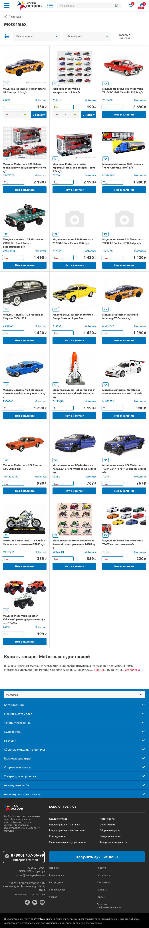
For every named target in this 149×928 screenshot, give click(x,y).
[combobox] (74, 694)
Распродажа (131, 669)
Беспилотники (14, 704)
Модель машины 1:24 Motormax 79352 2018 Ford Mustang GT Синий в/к (74, 468)
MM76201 (58, 551)
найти (116, 5)
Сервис (100, 896)
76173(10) (59, 401)
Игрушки (10, 740)
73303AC (8, 401)
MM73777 (108, 325)
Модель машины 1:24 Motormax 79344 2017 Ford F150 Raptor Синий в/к (124, 468)
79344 (106, 476)
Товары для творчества (20, 776)
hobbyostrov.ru (39, 918)
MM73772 (108, 401)
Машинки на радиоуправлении (67, 841)
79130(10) (9, 250)
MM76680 (108, 175)
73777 (6, 100)
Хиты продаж (56, 874)
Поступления (103, 874)
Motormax (41, 100)
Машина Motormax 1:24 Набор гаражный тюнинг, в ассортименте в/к (24, 167)
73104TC (107, 100)
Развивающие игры (17, 758)
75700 (56, 175)
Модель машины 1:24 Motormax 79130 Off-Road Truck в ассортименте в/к (23, 243)
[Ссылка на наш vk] (34, 902)
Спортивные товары (17, 767)
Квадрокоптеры (58, 818)
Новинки (100, 669)
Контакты (101, 889)
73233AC (58, 250)
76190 (6, 627)
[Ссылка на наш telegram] (27, 902)
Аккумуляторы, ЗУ (16, 785)
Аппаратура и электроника (22, 794)
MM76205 (9, 551)
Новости (101, 867)
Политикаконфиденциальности (108, 905)
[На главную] (29, 5)
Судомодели (13, 731)
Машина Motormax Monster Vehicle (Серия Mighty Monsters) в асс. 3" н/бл (24, 619)
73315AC (58, 325)
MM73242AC (10, 476)
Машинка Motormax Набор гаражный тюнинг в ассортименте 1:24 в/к (74, 167)
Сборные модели (110, 830)
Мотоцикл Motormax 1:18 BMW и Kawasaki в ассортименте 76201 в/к (74, 544)
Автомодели (107, 818)
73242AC (107, 250)
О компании (103, 882)
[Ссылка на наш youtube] (42, 902)
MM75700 (9, 175)
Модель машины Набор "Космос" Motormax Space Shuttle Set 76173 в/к (74, 393)
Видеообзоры (57, 889)
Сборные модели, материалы (24, 749)
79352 (56, 476)
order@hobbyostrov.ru (30, 875)
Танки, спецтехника (17, 722)
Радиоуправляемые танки (64, 824)
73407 (106, 551)
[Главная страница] (5, 16)
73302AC (8, 325)
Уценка (53, 896)
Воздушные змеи (110, 836)
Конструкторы (57, 836)
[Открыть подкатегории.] (140, 704)
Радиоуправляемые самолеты (67, 830)
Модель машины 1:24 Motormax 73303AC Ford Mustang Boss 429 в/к (24, 393)
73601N (57, 100)
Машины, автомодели (19, 713)
